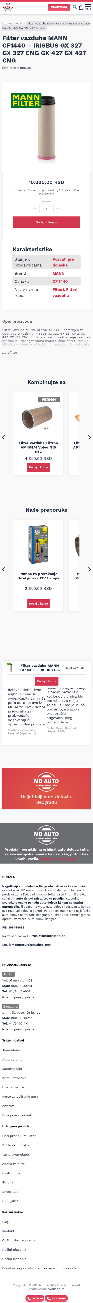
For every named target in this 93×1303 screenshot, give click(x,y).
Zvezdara (59, 1298)
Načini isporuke (14, 1259)
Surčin (38, 1298)
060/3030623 (21, 986)
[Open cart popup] (81, 7)
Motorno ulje (12, 1068)
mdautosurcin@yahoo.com (31, 944)
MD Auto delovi (12, 23)
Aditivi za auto (13, 1164)
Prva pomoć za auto (17, 1115)
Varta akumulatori (16, 1154)
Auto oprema (12, 1059)
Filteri (58, 289)
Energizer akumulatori (19, 1136)
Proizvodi (59, 7)
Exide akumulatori (16, 1145)
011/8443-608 (19, 991)
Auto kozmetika (14, 1078)
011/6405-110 (18, 1023)
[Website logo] (8, 7)
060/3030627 (21, 1018)
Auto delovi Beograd (58, 859)
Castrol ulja (11, 1173)
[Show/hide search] (75, 7)
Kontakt (8, 1231)
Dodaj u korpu (46, 222)
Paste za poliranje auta (20, 1096)
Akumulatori (11, 1050)
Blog (5, 1222)
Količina (46, 201)
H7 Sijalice (10, 1201)
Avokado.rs (56, 1289)
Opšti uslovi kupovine (18, 1240)
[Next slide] (89, 437)
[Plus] (57, 208)
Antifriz (8, 1106)
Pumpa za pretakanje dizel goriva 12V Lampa (38, 576)
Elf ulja (7, 1182)
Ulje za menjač (13, 1087)
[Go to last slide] (3, 437)
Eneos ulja (10, 1191)
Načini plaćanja (14, 1249)
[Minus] (35, 208)
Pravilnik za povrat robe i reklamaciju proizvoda (39, 1268)
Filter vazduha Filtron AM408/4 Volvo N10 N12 (38, 447)
